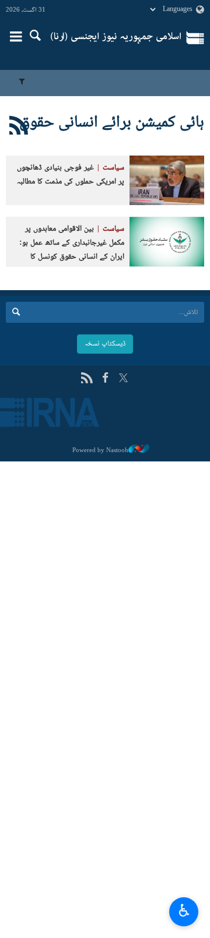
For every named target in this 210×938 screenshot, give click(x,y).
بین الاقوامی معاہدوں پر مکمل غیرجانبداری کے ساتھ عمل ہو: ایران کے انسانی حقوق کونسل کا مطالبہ (71, 250)
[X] (123, 379)
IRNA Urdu (116, 38)
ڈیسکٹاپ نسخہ (105, 343)
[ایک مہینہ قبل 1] (167, 180)
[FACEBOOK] (105, 379)
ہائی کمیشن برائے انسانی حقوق (111, 123)
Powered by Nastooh (100, 450)
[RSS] (86, 379)
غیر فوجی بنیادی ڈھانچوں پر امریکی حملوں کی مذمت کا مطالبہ (70, 175)
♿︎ (184, 910)
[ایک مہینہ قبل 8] (167, 241)
